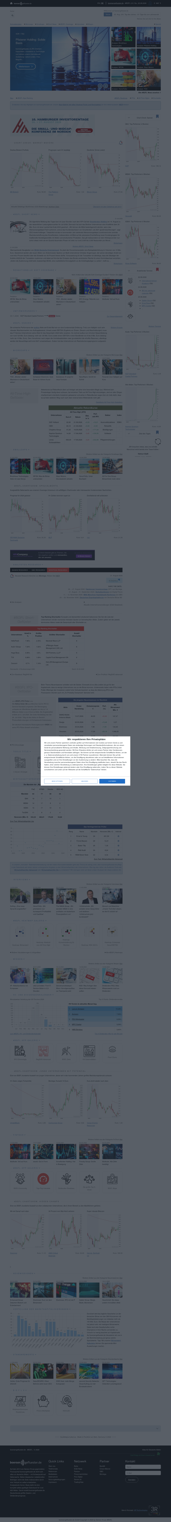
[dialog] (85, 761)
